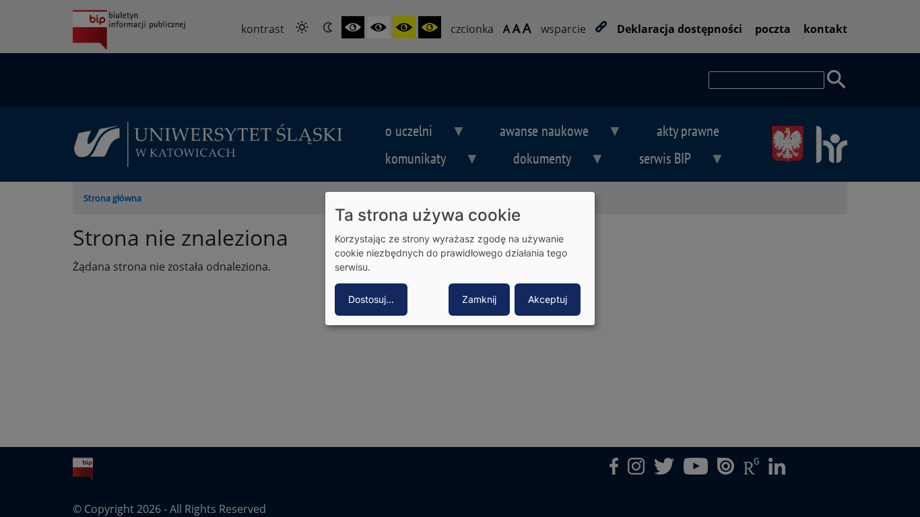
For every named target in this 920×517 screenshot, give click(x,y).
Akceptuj (547, 299)
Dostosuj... (371, 299)
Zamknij (479, 299)
